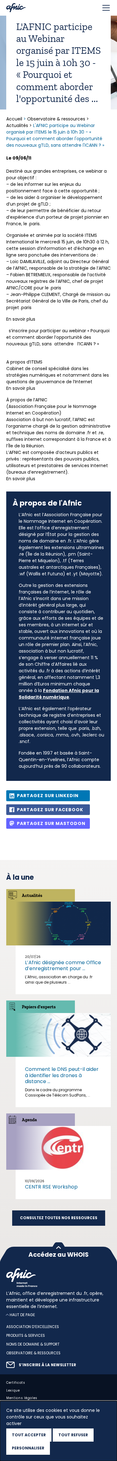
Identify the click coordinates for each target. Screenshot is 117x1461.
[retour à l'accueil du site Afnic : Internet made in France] (58, 1277)
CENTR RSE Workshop (51, 1186)
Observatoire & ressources (56, 119)
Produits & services (25, 1335)
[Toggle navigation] (106, 8)
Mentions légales (21, 1398)
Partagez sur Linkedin (48, 795)
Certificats (15, 1382)
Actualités (17, 125)
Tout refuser (73, 1435)
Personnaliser (28, 1448)
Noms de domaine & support (33, 1344)
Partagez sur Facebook (50, 810)
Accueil (14, 119)
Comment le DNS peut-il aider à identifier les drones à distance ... (62, 1075)
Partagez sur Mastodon (51, 823)
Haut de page (22, 1314)
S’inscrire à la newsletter (47, 1364)
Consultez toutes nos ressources (58, 1217)
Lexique (13, 1390)
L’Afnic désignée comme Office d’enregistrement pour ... (63, 965)
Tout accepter (29, 1435)
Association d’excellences (32, 1326)
